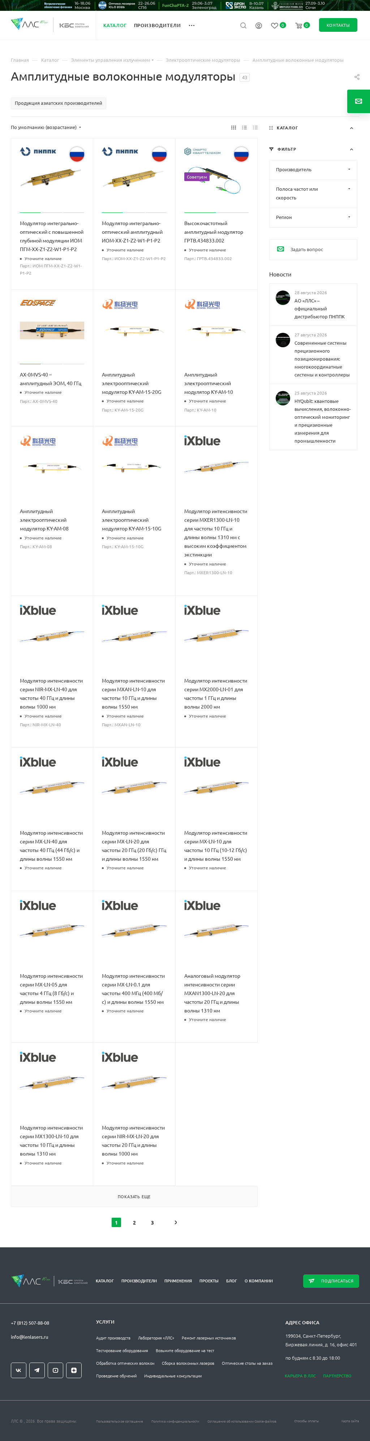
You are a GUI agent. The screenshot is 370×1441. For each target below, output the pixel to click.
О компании (259, 1281)
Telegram (37, 1370)
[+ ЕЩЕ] (195, 25)
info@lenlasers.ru (29, 1337)
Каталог (105, 1281)
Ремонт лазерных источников (209, 1338)
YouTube (55, 1370)
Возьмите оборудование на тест (185, 1350)
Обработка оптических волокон (125, 1363)
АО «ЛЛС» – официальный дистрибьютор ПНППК (319, 308)
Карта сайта (350, 1420)
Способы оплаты (306, 1420)
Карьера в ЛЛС (300, 1376)
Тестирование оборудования (122, 1350)
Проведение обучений (116, 1375)
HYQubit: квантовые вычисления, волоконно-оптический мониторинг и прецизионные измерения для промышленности (322, 421)
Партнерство (337, 1376)
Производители (139, 1281)
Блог (231, 1281)
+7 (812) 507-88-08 (30, 1323)
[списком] (244, 127)
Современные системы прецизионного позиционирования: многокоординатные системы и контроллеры (322, 359)
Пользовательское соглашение (119, 1421)
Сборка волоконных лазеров (188, 1363)
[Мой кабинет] (258, 26)
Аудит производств (113, 1338)
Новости (280, 273)
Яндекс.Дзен (74, 1370)
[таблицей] (255, 127)
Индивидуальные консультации (173, 1375)
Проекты (209, 1281)
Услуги (105, 1322)
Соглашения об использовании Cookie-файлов (241, 1421)
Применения (178, 1281)
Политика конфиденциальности (175, 1421)
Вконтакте (18, 1370)
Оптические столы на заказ (247, 1363)
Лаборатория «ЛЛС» (156, 1338)
